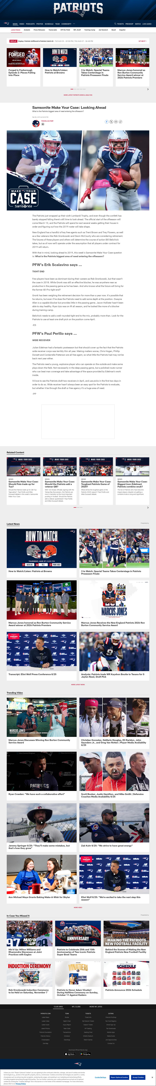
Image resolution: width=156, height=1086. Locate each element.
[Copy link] (120, 122)
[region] (78, 1077)
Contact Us (111, 1043)
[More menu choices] (74, 24)
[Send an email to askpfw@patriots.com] (42, 124)
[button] (71, 89)
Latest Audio (45, 1024)
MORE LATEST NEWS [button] (78, 684)
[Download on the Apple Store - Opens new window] (69, 1054)
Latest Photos (45, 1028)
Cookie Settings (100, 1077)
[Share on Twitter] (111, 123)
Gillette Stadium (88, 1036)
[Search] (115, 23)
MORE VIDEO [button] (78, 907)
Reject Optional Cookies (119, 1077)
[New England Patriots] (78, 1065)
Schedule (67, 1036)
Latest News (45, 1017)
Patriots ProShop (111, 1017)
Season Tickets (88, 1024)
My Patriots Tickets (88, 1021)
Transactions (67, 1032)
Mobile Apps (111, 1032)
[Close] (152, 1077)
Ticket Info (88, 1017)
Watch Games (88, 1040)
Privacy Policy (21, 1084)
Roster (67, 1017)
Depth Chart (67, 1021)
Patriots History (45, 1036)
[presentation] (148, 89)
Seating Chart (88, 1032)
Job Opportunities (111, 1040)
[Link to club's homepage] (6, 23)
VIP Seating (88, 1028)
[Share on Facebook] (107, 123)
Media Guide (111, 1036)
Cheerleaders (46, 1040)
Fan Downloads (111, 1028)
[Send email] (116, 123)
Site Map (45, 1043)
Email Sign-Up (111, 1024)
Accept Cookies (138, 1077)
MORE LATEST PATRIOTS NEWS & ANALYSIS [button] (78, 95)
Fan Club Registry (111, 1021)
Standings (67, 1040)
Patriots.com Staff (47, 121)
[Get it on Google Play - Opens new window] (85, 1055)
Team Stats (66, 1028)
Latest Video (45, 1021)
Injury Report (67, 1024)
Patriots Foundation (46, 1032)
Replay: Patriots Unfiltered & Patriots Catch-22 (35, 41)
